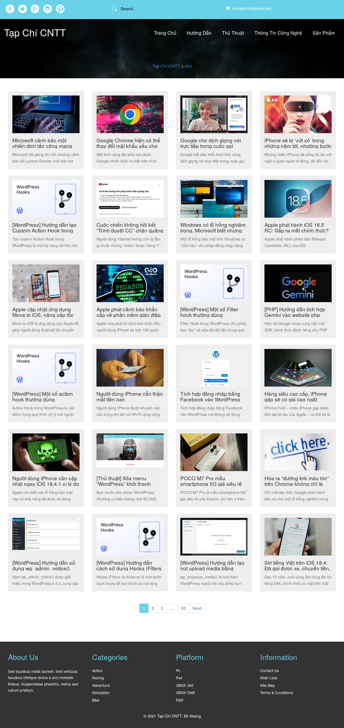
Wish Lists (268, 677)
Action (97, 670)
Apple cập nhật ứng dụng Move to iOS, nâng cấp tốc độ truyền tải (43, 314)
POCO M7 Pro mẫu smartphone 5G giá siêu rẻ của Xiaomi (211, 483)
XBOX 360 (185, 685)
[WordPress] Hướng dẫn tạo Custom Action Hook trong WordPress (44, 230)
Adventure (101, 685)
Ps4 (179, 677)
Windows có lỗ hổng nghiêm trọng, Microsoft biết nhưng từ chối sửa (213, 230)
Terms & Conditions (276, 692)
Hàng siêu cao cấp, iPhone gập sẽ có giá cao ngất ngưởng (295, 399)
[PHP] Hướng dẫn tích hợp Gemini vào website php (294, 311)
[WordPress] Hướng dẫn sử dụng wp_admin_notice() (43, 565)
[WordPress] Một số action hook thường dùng (42, 396)
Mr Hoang (192, 716)
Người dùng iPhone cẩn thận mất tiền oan (129, 396)
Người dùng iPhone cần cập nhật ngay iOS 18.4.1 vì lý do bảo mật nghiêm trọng (45, 483)
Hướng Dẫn (199, 32)
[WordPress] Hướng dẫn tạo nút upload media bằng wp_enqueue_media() (212, 568)
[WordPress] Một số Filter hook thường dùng (209, 311)
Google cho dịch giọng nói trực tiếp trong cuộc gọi (210, 142)
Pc (178, 670)
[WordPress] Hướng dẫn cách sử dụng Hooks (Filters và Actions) (129, 568)
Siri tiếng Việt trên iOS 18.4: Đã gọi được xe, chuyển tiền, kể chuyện (297, 568)
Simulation (101, 692)
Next (197, 608)
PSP (179, 700)
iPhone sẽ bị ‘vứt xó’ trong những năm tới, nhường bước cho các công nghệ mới (298, 145)
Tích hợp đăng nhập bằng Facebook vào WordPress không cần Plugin (210, 399)
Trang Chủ (165, 32)
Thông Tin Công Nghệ (278, 32)
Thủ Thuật (233, 32)
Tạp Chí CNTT (35, 32)
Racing (98, 677)
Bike (95, 700)
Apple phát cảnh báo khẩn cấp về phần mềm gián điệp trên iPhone (128, 314)
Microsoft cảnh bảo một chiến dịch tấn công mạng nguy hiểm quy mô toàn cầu (44, 145)
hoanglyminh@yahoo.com (251, 8)
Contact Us (269, 670)
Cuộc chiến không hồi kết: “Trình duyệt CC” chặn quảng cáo (129, 230)
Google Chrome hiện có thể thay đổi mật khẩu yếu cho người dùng (128, 145)
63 (183, 608)
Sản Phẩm (324, 32)
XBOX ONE (185, 692)
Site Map (267, 685)
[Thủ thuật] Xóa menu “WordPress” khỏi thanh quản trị (123, 483)
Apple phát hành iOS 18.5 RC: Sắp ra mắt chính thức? (296, 227)
